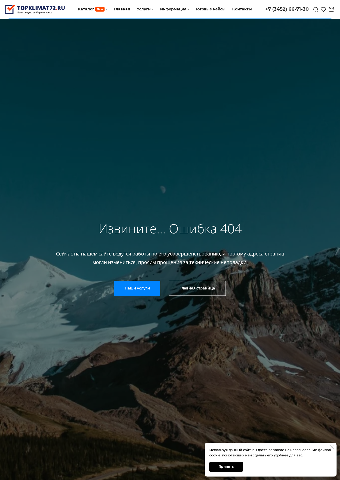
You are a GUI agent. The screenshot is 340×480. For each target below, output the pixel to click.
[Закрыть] (332, 447)
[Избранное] (323, 9)
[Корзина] (332, 9)
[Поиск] (315, 9)
